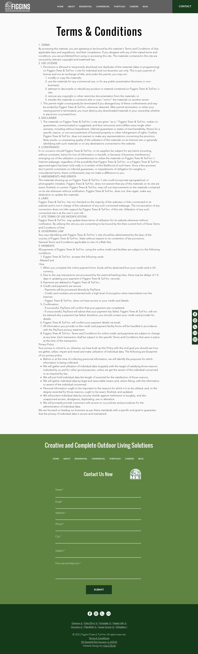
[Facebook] (195, 314)
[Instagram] (195, 320)
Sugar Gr (103, 626)
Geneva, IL (77, 623)
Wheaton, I (121, 626)
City (57, 536)
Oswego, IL (77, 626)
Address (60, 512)
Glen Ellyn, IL (91, 623)
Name (58, 489)
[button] (71, 6)
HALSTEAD (109, 645)
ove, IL (111, 626)
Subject (59, 550)
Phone (59, 524)
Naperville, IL (120, 623)
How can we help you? (67, 563)
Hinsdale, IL (105, 623)
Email (58, 501)
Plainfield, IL (90, 626)
